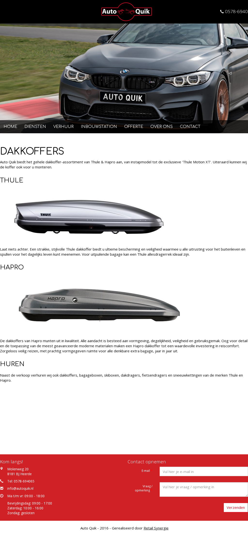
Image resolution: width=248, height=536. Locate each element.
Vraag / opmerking (143, 488)
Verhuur (63, 127)
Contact (190, 127)
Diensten (35, 127)
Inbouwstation (99, 127)
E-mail (147, 471)
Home (10, 127)
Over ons (161, 127)
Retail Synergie (156, 528)
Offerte (133, 127)
